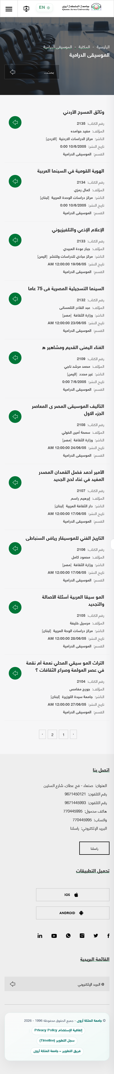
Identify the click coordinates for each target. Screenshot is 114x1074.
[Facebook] (108, 936)
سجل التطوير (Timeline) (57, 1041)
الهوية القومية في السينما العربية (70, 171)
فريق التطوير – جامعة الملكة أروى (57, 1051)
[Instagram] (82, 936)
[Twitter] (96, 936)
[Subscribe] (12, 984)
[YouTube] (54, 936)
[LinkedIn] (40, 936)
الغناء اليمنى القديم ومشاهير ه (73, 348)
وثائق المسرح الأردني (83, 113)
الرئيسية (103, 47)
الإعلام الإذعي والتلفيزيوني (78, 230)
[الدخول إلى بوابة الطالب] (26, 8)
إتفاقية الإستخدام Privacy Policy (58, 1031)
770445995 (72, 810)
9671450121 (75, 793)
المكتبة (84, 47)
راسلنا (74, 828)
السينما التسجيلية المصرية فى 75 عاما (66, 289)
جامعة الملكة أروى (89, 1021)
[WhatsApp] (68, 936)
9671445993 (75, 802)
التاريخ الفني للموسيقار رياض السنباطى (65, 539)
